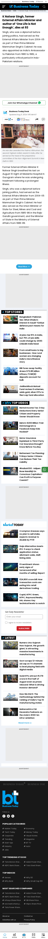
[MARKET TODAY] (13, 525)
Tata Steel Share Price (34, 865)
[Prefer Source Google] (9, 119)
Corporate (9, 835)
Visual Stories (31, 835)
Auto (28, 846)
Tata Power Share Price (13, 907)
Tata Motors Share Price (13, 862)
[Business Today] (24, 6)
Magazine (30, 839)
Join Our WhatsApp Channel (22, 103)
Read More (22, 267)
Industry (8, 846)
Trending (8, 839)
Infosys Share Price (13, 900)
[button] (43, 935)
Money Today (32, 832)
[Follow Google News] (23, 119)
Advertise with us (9, 920)
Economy (30, 828)
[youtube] (8, 816)
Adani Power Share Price (34, 862)
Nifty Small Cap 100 (34, 881)
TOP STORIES (13, 312)
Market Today (10, 828)
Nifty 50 (29, 877)
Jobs (7, 850)
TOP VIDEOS (20, 403)
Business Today (28, 1)
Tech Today (10, 832)
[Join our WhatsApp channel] (44, 471)
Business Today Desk (19, 111)
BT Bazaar (39, 1)
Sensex (8, 877)
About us (5, 916)
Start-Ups (9, 843)
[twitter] (12, 816)
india (14, 11)
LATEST (10, 637)
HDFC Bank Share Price (13, 865)
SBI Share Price (32, 900)
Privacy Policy (29, 920)
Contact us (28, 916)
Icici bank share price (13, 904)
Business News (6, 11)
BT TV (28, 843)
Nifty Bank (9, 881)
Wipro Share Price (33, 904)
